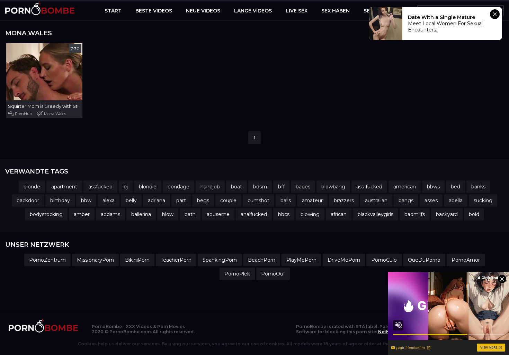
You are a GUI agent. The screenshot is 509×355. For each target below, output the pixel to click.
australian (376, 200)
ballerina (141, 214)
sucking (483, 200)
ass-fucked (369, 187)
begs (203, 200)
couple (228, 200)
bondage (178, 187)
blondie (148, 187)
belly (131, 200)
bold (474, 214)
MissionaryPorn (95, 260)
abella (456, 200)
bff (281, 187)
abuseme (218, 214)
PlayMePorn (301, 260)
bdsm (260, 187)
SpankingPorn (220, 260)
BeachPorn (261, 260)
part (181, 200)
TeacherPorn (176, 260)
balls (285, 200)
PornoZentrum (47, 260)
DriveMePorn (344, 260)
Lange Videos (253, 11)
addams (110, 214)
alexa (108, 200)
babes (303, 187)
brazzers (344, 200)
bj (126, 187)
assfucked (100, 187)
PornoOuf (273, 274)
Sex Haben (335, 11)
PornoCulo (384, 260)
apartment (64, 187)
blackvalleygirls (375, 214)
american (404, 187)
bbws (433, 187)
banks (478, 187)
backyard (447, 214)
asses (431, 200)
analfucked (254, 214)
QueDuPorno (424, 260)
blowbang (333, 187)
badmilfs (414, 214)
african (339, 214)
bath (190, 214)
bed (455, 187)
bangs (406, 200)
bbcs (283, 214)
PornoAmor (466, 260)
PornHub (23, 113)
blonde (32, 187)
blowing (310, 214)
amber (82, 214)
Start (113, 11)
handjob (210, 187)
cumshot (258, 200)
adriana (156, 200)
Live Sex (296, 11)
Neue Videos (203, 11)
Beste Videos (153, 11)
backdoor (28, 200)
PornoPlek (237, 274)
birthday (60, 200)
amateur (312, 200)
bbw (86, 200)
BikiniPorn (137, 260)
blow (167, 214)
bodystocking (46, 214)
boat (236, 187)
